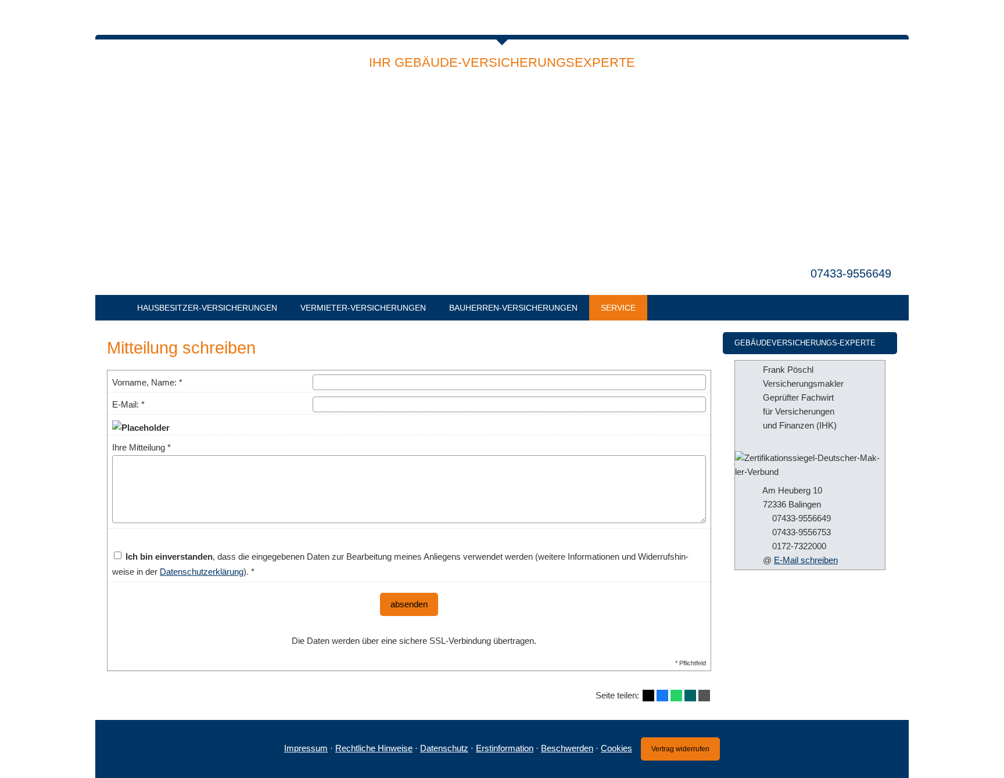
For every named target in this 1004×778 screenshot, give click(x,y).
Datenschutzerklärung (201, 572)
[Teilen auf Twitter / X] (648, 695)
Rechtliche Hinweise (374, 748)
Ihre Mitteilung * (141, 447)
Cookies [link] (616, 748)
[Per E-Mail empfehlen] (704, 695)
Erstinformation (504, 748)
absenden (409, 604)
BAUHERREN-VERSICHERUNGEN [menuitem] (513, 307)
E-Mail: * (128, 404)
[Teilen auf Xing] (690, 695)
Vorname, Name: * (147, 382)
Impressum (306, 748)
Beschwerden (567, 748)
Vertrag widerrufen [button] (680, 749)
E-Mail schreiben (806, 560)
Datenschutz (444, 748)
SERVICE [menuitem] (618, 307)
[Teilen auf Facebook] (662, 695)
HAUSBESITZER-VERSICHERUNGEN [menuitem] (207, 307)
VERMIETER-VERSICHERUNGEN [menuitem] (363, 307)
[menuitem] (110, 307)
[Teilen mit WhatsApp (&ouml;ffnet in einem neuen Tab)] (676, 695)
